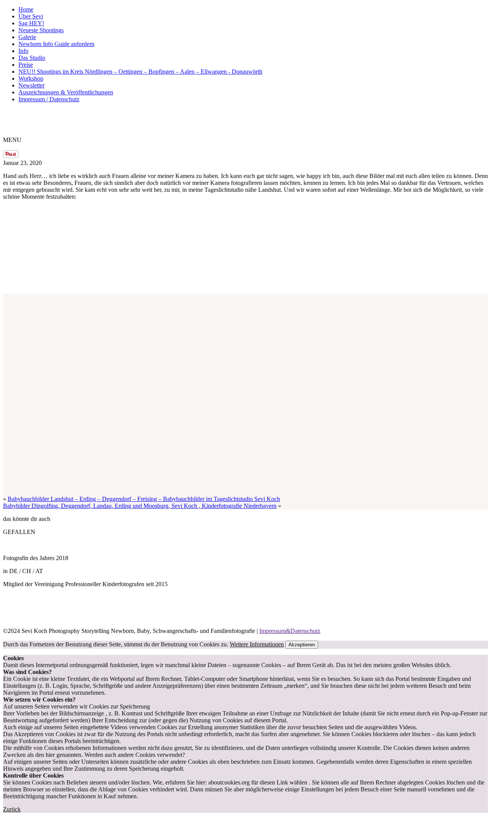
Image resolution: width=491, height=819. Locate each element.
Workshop (30, 78)
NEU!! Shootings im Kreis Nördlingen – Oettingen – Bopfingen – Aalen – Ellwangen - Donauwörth (140, 71)
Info (23, 51)
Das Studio (31, 57)
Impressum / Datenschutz (48, 99)
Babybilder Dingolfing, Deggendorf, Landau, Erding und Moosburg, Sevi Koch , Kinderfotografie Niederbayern (140, 506)
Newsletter (31, 85)
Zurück (12, 809)
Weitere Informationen (257, 644)
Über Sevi (30, 16)
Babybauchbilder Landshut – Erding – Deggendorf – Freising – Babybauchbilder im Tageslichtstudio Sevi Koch (144, 499)
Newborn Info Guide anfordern (56, 44)
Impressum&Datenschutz (289, 631)
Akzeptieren (301, 645)
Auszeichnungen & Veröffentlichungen (65, 92)
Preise (25, 64)
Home (25, 9)
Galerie (27, 37)
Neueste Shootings (41, 30)
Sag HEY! (31, 23)
